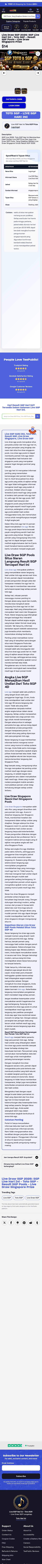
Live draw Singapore (13, 807)
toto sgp (21, 989)
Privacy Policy (30, 1481)
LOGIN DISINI (14, 106)
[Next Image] (38, 73)
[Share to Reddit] (30, 1223)
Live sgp (8, 692)
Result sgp (9, 1037)
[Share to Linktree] (17, 1223)
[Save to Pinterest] (24, 1223)
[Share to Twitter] (4, 1223)
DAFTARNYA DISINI (14, 99)
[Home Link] (13, 10)
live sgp (25, 527)
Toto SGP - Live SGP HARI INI (21, 115)
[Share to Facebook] (11, 1223)
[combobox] (19, 16)
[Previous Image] (4, 73)
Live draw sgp (10, 570)
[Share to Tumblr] (37, 1223)
